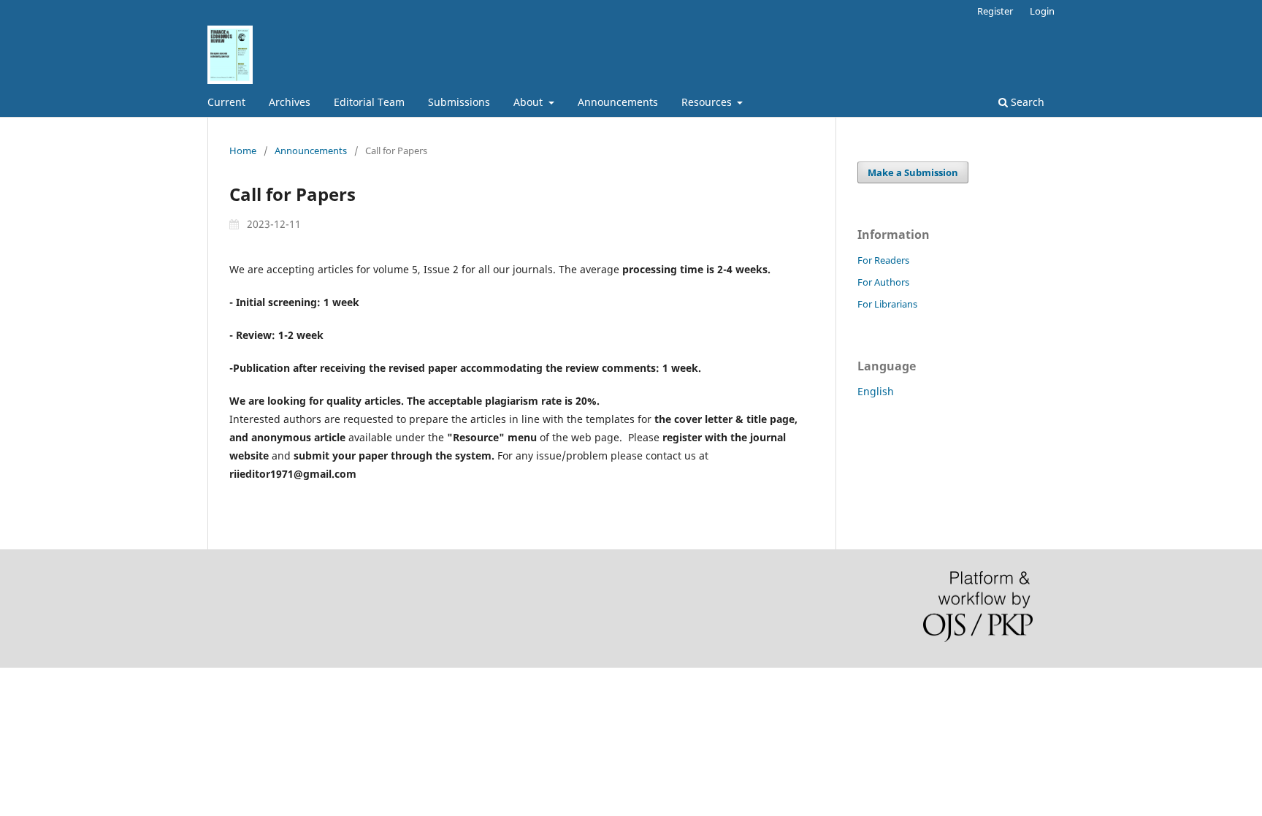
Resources (708, 102)
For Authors (883, 282)
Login (1042, 11)
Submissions (459, 102)
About (529, 102)
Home (242, 150)
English (875, 391)
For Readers (883, 260)
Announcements (618, 102)
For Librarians (887, 303)
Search (1026, 102)
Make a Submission (913, 172)
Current (226, 102)
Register (995, 11)
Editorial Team (369, 102)
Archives (289, 102)
